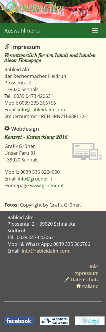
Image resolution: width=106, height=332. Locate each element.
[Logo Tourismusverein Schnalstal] (54, 320)
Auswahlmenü (22, 30)
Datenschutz (85, 279)
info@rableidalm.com (41, 109)
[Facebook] (19, 320)
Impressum (86, 273)
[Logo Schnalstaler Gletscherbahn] (90, 320)
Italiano (90, 286)
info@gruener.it (35, 179)
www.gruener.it (47, 185)
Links (93, 266)
